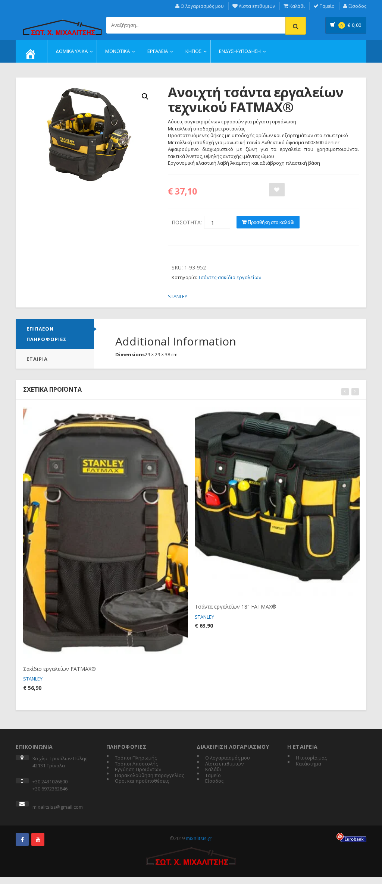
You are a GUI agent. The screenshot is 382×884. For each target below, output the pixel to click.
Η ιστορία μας (311, 758)
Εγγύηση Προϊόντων (138, 770)
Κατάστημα (308, 764)
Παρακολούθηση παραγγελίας (149, 776)
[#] (22, 839)
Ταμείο (327, 6)
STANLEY (177, 296)
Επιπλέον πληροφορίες (46, 333)
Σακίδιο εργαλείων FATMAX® (59, 668)
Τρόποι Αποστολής (136, 764)
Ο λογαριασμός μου (201, 6)
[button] (145, 96)
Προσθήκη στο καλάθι (270, 222)
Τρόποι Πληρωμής (136, 758)
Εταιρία (37, 359)
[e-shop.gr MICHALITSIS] (62, 23)
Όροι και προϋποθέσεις (142, 781)
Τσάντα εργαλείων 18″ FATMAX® (235, 606)
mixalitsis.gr (199, 838)
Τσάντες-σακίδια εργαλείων (229, 277)
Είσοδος (356, 6)
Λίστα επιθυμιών (256, 6)
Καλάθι (296, 6)
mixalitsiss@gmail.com (57, 807)
